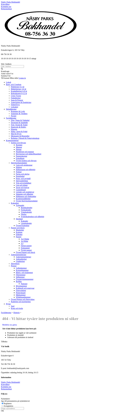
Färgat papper (26, 246)
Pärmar (18, 149)
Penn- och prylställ (23, 178)
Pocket (13, 116)
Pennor (13, 266)
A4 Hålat (24, 241)
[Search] (2, 69)
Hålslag (19, 167)
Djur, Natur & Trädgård (20, 120)
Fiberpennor (20, 275)
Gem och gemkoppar (24, 165)
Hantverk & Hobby (18, 127)
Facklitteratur (11, 118)
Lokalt (8, 82)
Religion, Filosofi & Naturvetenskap (25, 138)
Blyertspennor (21, 286)
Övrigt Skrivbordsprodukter (27, 201)
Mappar (19, 147)
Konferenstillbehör (23, 199)
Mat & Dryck (16, 134)
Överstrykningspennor (24, 279)
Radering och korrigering (21, 302)
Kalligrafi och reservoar (25, 288)
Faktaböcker (16, 98)
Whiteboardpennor (23, 297)
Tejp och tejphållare (23, 183)
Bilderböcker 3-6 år (18, 89)
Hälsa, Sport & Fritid (19, 131)
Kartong (19, 232)
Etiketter (19, 234)
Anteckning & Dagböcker (21, 102)
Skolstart (19, 219)
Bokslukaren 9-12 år (19, 93)
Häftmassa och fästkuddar (26, 196)
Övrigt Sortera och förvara (26, 161)
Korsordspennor (22, 270)
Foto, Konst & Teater (19, 125)
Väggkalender (26, 212)
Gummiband (21, 190)
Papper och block (18, 228)
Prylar (8, 304)
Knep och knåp (17, 308)
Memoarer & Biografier (20, 136)
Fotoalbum (20, 158)
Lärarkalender (26, 223)
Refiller (19, 281)
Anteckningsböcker (18, 255)
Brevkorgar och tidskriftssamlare (28, 154)
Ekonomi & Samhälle (19, 122)
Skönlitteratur (11, 109)
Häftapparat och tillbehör (25, 170)
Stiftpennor (20, 277)
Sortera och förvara (18, 143)
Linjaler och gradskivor (25, 192)
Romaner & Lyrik (18, 111)
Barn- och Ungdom (13, 84)
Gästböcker (20, 261)
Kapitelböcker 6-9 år (19, 91)
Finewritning (21, 290)
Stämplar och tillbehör (24, 194)
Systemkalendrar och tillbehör (32, 217)
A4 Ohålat (25, 239)
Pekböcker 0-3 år (17, 87)
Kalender (24, 221)
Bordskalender (26, 208)
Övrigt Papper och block (25, 252)
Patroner (24, 284)
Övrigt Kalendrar (22, 225)
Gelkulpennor (21, 268)
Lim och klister (22, 185)
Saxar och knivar (22, 187)
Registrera (8, 403)
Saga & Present (17, 100)
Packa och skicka (22, 174)
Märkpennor (21, 295)
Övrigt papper (26, 250)
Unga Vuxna (16, 96)
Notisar (19, 172)
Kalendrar (15, 203)
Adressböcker (21, 259)
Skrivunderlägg (22, 181)
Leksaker (14, 107)
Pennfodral (20, 176)
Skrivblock (15, 264)
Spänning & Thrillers (19, 114)
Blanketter (20, 230)
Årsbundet (20, 205)
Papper (18, 237)
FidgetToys (15, 105)
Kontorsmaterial (12, 140)
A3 (22, 243)
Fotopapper (25, 248)
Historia (14, 129)
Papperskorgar (21, 156)
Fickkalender (26, 210)
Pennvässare (21, 293)
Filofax (23, 214)
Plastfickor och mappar (25, 152)
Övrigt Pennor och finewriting (22, 299)
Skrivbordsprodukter (19, 163)
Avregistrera (8, 406)
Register (19, 145)
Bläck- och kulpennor (24, 272)
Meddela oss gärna (9, 325)
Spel (12, 306)
